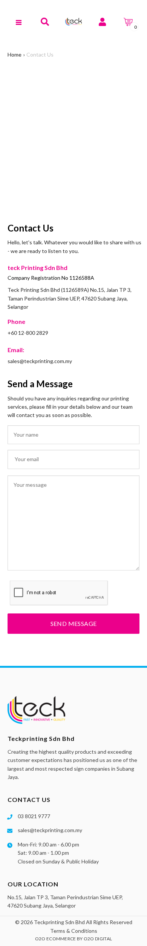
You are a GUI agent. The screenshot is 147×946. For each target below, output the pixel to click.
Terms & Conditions (73, 931)
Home (14, 54)
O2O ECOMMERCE (55, 938)
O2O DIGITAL (98, 938)
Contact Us (40, 54)
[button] (45, 21)
